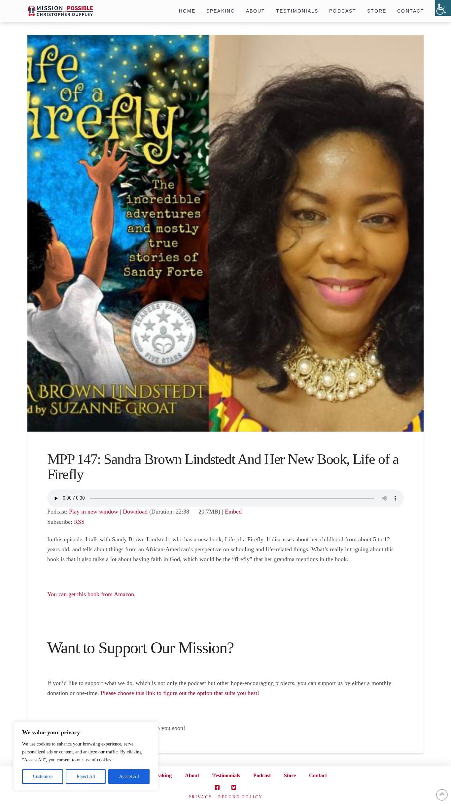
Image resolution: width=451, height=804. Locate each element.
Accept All (129, 776)
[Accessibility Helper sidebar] (443, 8)
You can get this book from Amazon (90, 594)
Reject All (86, 776)
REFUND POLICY (240, 797)
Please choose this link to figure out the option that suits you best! (180, 693)
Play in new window (93, 511)
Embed (233, 511)
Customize (42, 776)
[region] (85, 756)
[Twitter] (234, 787)
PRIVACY (201, 797)
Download (135, 511)
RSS (79, 521)
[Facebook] (217, 787)
